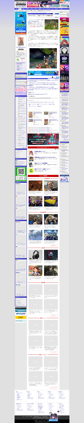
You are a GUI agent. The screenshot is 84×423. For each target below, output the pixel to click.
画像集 (18, 69)
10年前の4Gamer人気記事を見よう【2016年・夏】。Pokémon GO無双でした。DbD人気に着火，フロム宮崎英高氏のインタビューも (21, 217)
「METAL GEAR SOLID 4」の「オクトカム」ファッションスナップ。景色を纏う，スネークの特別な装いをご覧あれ (21, 193)
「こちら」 (47, 417)
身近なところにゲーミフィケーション (22, 140)
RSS (15, 0)
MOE (18, 51)
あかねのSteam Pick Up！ (21, 145)
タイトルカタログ (30, 398)
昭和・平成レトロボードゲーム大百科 (22, 128)
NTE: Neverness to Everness (65, 157)
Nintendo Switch (18, 403)
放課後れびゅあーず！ (21, 143)
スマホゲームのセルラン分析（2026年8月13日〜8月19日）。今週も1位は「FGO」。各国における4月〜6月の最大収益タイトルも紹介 (65, 104)
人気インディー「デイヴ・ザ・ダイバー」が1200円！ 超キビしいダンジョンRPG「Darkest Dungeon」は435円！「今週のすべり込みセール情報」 (35, 312)
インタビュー (27, 10)
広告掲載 (48, 420)
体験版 (31, 10)
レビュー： (23, 82)
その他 (60, 411)
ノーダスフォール (64, 147)
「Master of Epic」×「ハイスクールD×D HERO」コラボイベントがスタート (42, 82)
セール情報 (40, 408)
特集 (18, 66)
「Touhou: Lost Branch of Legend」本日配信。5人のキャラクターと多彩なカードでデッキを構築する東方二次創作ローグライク (65, 132)
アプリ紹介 (40, 409)
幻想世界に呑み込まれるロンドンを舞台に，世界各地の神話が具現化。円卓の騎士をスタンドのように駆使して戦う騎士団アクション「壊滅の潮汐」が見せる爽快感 (51, 348)
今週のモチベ (20, 101)
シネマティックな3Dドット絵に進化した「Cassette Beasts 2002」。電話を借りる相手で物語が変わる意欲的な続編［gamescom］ (35, 242)
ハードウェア (48, 8)
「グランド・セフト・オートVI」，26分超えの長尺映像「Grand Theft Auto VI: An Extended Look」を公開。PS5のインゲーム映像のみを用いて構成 (65, 122)
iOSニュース (40, 404)
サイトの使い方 (26, 0)
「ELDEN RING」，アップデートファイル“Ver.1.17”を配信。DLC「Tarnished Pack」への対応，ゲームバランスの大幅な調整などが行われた (65, 127)
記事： (19, 82)
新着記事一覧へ (53, 245)
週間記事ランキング (20, 150)
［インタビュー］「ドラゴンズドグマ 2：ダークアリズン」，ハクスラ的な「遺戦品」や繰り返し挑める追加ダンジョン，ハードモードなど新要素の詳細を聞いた (21, 294)
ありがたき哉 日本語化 (21, 137)
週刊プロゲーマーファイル (22, 103)
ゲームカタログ (48, 10)
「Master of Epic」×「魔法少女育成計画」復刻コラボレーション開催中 (41, 87)
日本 (30, 106)
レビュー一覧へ (53, 352)
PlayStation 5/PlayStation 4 (20, 163)
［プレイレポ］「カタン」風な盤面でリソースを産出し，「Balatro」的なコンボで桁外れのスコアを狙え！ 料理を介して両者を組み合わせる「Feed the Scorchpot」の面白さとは (51, 332)
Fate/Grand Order (64, 153)
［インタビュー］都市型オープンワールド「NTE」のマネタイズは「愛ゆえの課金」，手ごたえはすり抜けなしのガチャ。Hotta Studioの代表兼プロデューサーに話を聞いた (65, 136)
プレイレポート (21, 10)
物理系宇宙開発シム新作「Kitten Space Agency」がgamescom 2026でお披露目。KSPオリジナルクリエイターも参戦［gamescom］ (51, 193)
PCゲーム (18, 160)
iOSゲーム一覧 (40, 411)
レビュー (16, 10)
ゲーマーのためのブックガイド (22, 122)
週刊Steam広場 (20, 116)
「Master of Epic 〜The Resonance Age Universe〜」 (36, 21)
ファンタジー (45, 104)
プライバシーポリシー (20, 298)
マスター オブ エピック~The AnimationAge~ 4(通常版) (37, 120)
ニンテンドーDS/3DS (30, 403)
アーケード (60, 403)
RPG (53, 102)
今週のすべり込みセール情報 (22, 114)
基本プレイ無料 (52, 104)
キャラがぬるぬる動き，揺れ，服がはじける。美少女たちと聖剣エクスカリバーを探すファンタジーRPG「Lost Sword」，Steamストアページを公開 (65, 95)
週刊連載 (18, 397)
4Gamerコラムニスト (21, 130)
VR (43, 8)
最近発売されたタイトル (41, 10)
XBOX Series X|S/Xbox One (21, 161)
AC (52, 8)
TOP (16, 8)
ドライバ (50, 409)
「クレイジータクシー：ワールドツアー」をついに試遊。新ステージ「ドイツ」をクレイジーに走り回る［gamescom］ (51, 208)
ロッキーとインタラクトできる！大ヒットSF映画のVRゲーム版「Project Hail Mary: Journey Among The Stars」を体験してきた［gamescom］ (51, 227)
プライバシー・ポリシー (42, 420)
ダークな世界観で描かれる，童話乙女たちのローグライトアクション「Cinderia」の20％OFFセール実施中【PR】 (51, 262)
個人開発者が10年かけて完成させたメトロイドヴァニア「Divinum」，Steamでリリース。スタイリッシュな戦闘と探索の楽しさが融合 (65, 108)
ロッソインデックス (33, 104)
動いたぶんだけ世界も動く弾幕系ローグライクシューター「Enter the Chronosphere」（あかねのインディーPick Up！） (51, 311)
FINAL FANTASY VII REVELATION (65, 150)
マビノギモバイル (64, 165)
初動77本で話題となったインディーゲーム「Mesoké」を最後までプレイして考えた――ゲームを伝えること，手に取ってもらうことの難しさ (21, 256)
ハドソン (39, 104)
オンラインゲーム (20, 392)
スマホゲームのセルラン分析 (22, 111)
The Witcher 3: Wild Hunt (65, 160)
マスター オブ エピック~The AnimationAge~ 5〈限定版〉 (53, 120)
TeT (39, 106)
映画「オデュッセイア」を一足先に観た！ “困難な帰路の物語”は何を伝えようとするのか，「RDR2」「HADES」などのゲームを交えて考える (21, 205)
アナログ (56, 8)
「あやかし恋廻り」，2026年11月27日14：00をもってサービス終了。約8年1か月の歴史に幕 (65, 113)
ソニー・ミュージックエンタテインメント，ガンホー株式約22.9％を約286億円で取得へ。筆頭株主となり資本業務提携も (65, 99)
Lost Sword (63, 144)
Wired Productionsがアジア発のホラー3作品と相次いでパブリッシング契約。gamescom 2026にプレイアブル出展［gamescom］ (35, 226)
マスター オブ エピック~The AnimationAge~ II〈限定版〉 (40, 130)
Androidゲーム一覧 (41, 412)
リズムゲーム (61, 410)
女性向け (39, 8)
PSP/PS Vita (60, 391)
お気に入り (58, 0)
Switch (32, 8)
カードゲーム (61, 408)
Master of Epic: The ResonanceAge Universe (21, 48)
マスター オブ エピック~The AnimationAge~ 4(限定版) (40, 127)
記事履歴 (62, 0)
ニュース (18, 65)
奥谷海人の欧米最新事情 (21, 97)
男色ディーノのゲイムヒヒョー (22, 109)
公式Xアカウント (20, 0)
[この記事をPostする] (52, 13)
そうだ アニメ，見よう (21, 119)
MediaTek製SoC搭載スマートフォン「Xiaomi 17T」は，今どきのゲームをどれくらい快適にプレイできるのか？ (35, 348)
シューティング (61, 409)
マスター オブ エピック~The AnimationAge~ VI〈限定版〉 (40, 131)
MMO (46, 102)
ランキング (66, 0)
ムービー (35, 10)
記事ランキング (19, 399)
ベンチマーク (51, 410)
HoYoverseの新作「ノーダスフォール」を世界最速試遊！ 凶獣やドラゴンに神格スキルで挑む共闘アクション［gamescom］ (65, 118)
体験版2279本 (24, 6)
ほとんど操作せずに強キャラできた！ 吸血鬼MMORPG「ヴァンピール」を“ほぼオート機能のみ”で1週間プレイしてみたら (21, 231)
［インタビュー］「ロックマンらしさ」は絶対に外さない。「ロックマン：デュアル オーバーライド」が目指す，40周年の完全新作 (21, 282)
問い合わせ (31, 0)
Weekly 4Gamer (20, 99)
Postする (54, 13)
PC (49, 102)
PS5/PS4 (27, 8)
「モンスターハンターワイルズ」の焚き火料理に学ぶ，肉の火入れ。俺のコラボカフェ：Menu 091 (51, 296)
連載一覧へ (24, 147)
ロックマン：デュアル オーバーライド (65, 169)
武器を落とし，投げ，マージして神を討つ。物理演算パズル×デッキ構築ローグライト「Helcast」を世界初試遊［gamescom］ (35, 208)
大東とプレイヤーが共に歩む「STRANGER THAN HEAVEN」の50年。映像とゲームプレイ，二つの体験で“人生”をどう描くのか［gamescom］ (51, 384)
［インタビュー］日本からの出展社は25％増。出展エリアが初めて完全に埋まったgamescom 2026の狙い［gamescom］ (21, 270)
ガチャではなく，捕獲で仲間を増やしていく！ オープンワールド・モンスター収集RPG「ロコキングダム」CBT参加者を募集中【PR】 (35, 278)
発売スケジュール (30, 397)
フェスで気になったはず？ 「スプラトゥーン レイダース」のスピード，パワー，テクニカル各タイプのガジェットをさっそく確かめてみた (21, 243)
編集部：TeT (57, 17)
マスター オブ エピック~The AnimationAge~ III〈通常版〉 (53, 113)
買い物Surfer (20, 135)
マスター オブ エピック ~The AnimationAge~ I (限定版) (37, 113)
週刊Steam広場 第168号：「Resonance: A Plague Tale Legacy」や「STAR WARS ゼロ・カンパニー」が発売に (35, 192)
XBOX (23, 8)
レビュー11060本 (18, 6)
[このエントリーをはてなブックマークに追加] (58, 77)
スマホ (36, 8)
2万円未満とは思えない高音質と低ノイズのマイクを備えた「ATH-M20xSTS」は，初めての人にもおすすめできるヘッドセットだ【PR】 (35, 262)
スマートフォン (40, 403)
